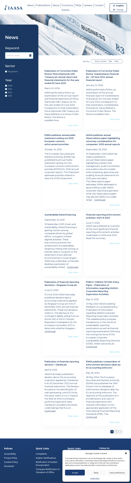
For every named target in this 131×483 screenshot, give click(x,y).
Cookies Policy (11, 462)
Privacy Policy (10, 458)
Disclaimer (9, 466)
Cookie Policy (95, 478)
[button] (126, 453)
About (55, 5)
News (30, 5)
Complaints (41, 453)
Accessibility (10, 453)
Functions (67, 5)
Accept (75, 472)
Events (65, 10)
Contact (98, 5)
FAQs (78, 5)
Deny (96, 472)
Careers (87, 5)
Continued (99, 200)
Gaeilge (120, 9)
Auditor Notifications (46, 458)
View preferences (117, 472)
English (120, 5)
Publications (43, 5)
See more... (73, 125)
